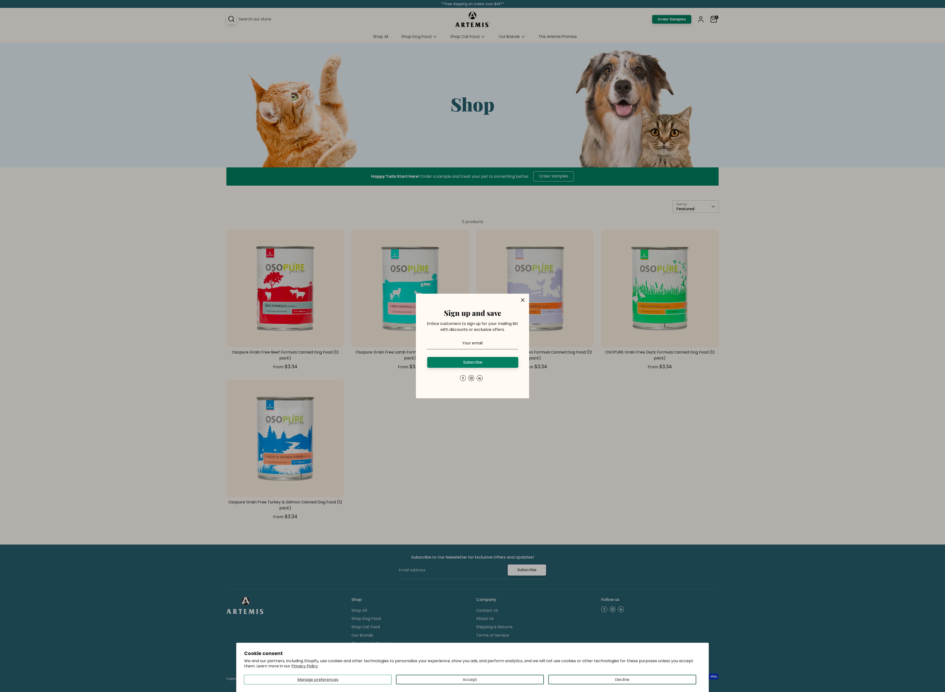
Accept (470, 679)
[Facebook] (463, 378)
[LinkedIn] (480, 378)
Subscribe (472, 362)
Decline (622, 679)
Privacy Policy (304, 666)
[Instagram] (471, 378)
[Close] (522, 300)
